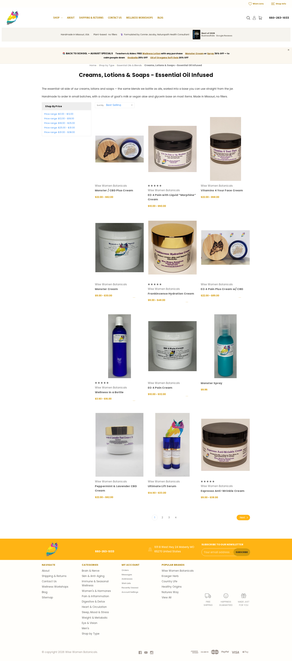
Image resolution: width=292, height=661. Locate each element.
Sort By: (100, 105)
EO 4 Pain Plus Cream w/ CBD (222, 289)
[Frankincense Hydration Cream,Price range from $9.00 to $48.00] (172, 248)
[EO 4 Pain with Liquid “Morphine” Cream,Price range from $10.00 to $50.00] (172, 149)
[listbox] (120, 105)
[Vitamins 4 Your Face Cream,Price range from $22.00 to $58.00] (225, 149)
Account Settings (130, 592)
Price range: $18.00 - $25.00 (59, 123)
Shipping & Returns (91, 17)
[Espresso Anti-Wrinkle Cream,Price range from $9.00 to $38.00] (225, 445)
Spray (210, 53)
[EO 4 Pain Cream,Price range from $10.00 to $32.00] (172, 346)
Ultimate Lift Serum (162, 486)
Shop (56, 17)
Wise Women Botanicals (178, 571)
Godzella (132, 57)
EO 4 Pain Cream (160, 388)
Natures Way (170, 592)
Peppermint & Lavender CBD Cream (116, 488)
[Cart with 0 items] (260, 17)
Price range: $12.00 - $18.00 (59, 118)
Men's (85, 628)
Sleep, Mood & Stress (95, 612)
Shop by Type (90, 633)
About (71, 17)
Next (243, 517)
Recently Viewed (130, 587)
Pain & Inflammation (95, 596)
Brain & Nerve (90, 571)
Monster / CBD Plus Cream (114, 190)
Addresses (127, 578)
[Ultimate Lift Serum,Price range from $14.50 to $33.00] (172, 445)
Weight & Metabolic (95, 618)
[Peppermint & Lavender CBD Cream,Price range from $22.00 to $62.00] (119, 445)
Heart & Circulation (94, 607)
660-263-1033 (279, 18)
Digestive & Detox (93, 601)
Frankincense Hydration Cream (171, 293)
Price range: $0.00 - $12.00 (58, 114)
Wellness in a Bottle (109, 392)
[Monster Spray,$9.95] (225, 346)
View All (166, 597)
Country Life (169, 581)
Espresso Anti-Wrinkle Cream (222, 491)
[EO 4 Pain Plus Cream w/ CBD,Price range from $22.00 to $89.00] (225, 248)
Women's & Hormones (96, 591)
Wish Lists (258, 3)
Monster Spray (211, 383)
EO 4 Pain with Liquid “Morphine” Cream (172, 197)
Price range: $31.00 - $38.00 (59, 132)
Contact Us (115, 17)
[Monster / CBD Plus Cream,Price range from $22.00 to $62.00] (119, 149)
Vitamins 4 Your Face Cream (222, 190)
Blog (160, 17)
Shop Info (280, 3)
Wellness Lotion (151, 53)
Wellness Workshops (139, 17)
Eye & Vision (89, 623)
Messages (127, 574)
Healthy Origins (172, 587)
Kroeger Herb (170, 576)
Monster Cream (194, 53)
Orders (125, 570)
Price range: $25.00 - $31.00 (59, 127)
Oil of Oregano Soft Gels (164, 57)
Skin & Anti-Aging (93, 576)
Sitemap (47, 597)
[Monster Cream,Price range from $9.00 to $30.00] (119, 248)
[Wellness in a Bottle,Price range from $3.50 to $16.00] (119, 346)
